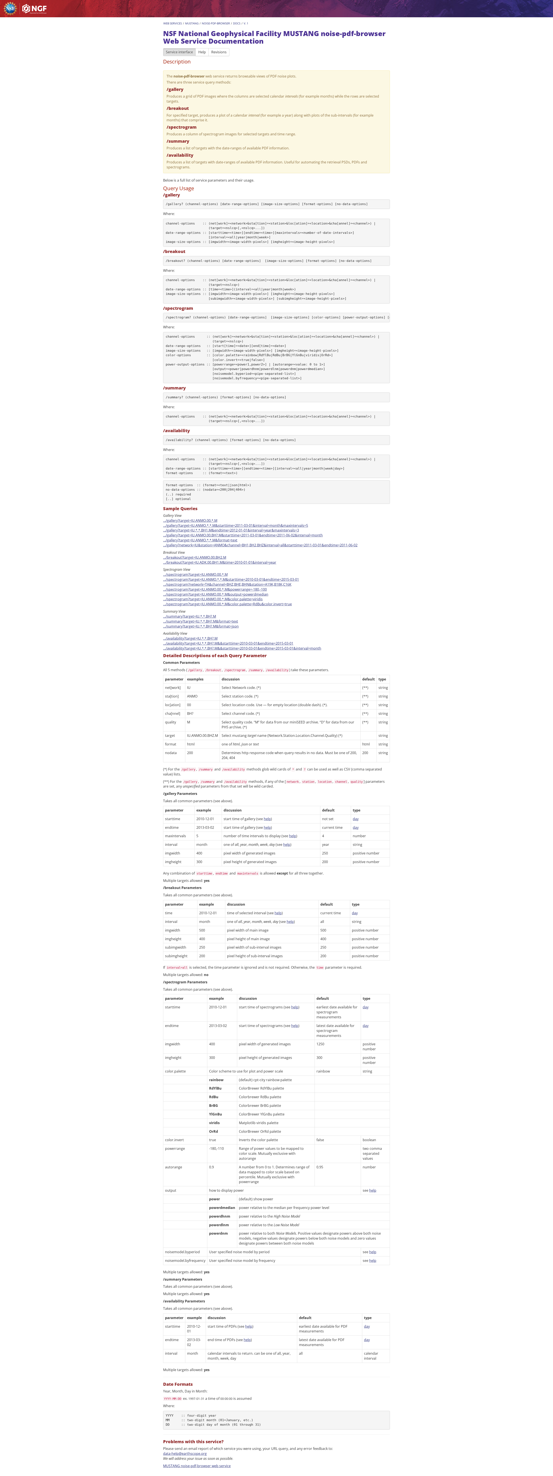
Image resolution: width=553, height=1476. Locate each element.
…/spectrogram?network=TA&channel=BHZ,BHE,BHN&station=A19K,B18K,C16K (227, 584)
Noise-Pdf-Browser (216, 23)
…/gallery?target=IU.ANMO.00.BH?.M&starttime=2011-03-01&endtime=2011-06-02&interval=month (243, 535)
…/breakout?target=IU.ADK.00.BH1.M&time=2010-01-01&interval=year (219, 562)
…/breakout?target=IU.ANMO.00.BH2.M (194, 557)
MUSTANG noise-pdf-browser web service (197, 1465)
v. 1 (246, 23)
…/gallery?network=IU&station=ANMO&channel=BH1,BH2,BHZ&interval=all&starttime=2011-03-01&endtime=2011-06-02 (260, 545)
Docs (236, 23)
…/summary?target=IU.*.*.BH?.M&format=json (201, 626)
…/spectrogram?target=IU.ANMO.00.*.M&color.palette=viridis (213, 599)
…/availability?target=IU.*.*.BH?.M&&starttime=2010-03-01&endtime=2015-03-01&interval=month (242, 648)
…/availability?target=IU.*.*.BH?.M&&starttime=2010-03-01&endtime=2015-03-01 (228, 643)
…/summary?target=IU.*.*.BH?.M (189, 616)
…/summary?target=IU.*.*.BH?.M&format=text (200, 621)
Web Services (172, 23)
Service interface (179, 52)
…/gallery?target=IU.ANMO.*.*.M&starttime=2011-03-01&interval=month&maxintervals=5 (235, 525)
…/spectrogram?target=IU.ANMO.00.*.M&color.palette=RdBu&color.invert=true (227, 604)
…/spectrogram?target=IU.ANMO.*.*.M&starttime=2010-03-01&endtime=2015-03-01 (231, 579)
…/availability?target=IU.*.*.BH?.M (190, 638)
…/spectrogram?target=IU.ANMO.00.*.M (195, 574)
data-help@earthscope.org (185, 1453)
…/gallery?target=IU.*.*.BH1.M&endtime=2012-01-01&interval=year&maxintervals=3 (231, 530)
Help (202, 52)
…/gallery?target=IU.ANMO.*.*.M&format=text (200, 540)
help (267, 818)
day (356, 818)
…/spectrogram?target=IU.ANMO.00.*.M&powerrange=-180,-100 (215, 589)
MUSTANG (192, 23)
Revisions (219, 52)
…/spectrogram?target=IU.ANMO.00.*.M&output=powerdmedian (215, 594)
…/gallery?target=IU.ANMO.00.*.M (190, 520)
